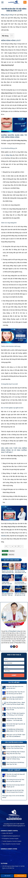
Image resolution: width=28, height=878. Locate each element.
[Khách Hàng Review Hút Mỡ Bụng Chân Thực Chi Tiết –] (4, 763)
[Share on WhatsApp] (6, 546)
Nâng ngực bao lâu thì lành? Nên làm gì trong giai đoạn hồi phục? (15, 791)
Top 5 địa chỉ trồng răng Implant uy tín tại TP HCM (15, 708)
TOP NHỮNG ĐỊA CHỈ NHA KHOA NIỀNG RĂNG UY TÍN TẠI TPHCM (14, 730)
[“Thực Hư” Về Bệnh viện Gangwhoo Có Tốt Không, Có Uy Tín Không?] (4, 714)
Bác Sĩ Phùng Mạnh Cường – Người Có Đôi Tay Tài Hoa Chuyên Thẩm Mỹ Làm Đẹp (16, 703)
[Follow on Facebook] (11, 646)
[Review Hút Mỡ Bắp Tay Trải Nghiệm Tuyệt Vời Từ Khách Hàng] (4, 758)
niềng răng (9, 155)
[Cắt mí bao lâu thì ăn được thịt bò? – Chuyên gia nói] (4, 786)
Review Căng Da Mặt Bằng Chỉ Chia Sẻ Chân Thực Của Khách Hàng (15, 747)
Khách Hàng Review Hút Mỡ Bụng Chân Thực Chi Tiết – (15, 763)
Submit (14, 675)
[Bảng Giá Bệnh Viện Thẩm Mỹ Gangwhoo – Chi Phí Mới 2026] (4, 719)
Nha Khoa (12, 551)
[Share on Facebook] (9, 546)
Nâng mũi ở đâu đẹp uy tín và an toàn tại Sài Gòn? (14, 687)
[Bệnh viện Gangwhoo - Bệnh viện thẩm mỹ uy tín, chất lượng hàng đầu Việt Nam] (14, 2)
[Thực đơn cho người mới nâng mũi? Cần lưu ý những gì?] (4, 775)
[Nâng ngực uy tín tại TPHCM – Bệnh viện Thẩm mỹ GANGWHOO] (4, 735)
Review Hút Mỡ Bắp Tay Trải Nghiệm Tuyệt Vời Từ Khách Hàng (15, 758)
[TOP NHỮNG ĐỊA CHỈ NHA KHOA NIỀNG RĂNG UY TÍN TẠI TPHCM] (4, 730)
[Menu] (2, 2)
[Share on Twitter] (12, 546)
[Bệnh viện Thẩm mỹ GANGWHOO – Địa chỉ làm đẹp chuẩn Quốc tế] (4, 698)
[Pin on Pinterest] (15, 546)
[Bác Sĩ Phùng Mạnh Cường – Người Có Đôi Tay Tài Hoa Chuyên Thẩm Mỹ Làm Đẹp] (4, 703)
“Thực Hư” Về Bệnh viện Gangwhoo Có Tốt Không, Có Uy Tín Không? (15, 714)
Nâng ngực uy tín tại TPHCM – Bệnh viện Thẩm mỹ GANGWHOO (15, 735)
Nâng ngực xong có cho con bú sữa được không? (13, 796)
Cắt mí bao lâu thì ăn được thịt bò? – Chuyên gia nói (15, 785)
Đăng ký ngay (20, 875)
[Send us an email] (14, 646)
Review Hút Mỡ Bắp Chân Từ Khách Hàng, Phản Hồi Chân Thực (15, 752)
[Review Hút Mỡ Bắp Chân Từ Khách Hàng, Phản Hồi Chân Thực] (4, 753)
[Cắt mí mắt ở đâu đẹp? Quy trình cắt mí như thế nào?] (4, 725)
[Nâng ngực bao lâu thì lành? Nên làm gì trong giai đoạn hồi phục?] (4, 791)
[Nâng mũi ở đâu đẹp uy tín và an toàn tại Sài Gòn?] (4, 687)
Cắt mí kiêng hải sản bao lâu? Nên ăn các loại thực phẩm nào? (15, 780)
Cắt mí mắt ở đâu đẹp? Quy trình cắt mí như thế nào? (15, 724)
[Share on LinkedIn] (18, 546)
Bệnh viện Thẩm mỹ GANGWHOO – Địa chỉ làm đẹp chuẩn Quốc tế (15, 698)
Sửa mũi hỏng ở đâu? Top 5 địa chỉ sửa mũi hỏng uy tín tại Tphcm (15, 692)
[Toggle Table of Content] (10, 35)
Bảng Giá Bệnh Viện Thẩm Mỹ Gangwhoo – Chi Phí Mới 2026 (14, 719)
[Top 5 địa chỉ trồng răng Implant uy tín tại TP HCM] (4, 709)
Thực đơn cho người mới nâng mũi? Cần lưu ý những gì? (15, 775)
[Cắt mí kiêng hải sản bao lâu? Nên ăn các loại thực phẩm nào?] (4, 780)
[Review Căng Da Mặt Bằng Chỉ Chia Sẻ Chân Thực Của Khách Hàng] (4, 747)
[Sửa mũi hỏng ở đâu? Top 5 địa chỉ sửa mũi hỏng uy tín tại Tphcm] (4, 693)
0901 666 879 (7, 875)
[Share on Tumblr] (21, 546)
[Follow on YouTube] (16, 646)
